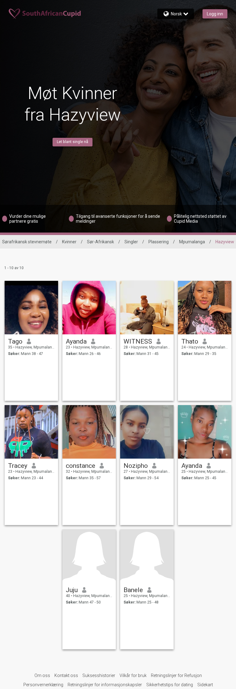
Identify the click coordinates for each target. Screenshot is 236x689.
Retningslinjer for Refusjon (176, 675)
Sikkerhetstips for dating (169, 684)
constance (80, 465)
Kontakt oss (66, 675)
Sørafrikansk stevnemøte (27, 241)
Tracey (17, 465)
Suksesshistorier (98, 675)
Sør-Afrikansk (100, 241)
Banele (133, 590)
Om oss (42, 675)
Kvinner (69, 241)
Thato (189, 341)
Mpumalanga (192, 241)
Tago (15, 341)
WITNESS (138, 341)
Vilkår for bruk (133, 675)
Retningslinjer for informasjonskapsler (105, 684)
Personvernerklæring (43, 684)
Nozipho (136, 465)
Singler (131, 241)
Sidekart (205, 684)
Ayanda (76, 341)
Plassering (158, 241)
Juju (72, 590)
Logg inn (215, 13)
